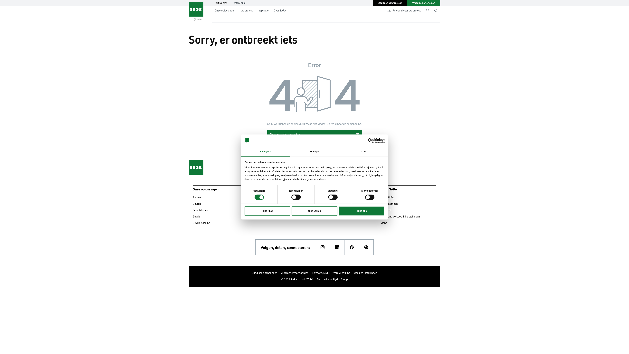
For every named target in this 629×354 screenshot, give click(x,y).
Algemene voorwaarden (294, 273)
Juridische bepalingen (264, 273)
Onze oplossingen (225, 10)
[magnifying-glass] (436, 10)
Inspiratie (263, 10)
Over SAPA (280, 10)
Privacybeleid (320, 273)
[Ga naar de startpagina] (196, 11)
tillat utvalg (314, 210)
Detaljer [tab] (314, 151)
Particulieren (221, 3)
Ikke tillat (267, 210)
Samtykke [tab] (265, 151)
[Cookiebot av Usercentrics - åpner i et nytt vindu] (370, 140)
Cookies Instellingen (365, 273)
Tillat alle (362, 210)
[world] (427, 10)
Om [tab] (364, 151)
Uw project (246, 10)
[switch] (296, 197)
